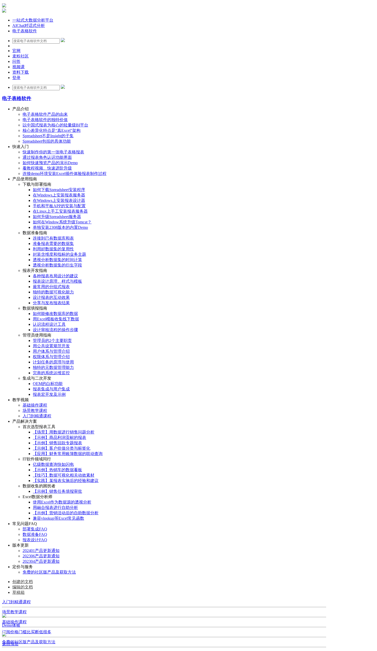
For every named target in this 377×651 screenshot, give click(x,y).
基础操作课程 (14, 622)
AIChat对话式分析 (28, 25)
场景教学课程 (14, 612)
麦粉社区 (20, 56)
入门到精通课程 (16, 602)
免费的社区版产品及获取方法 (28, 642)
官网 (16, 50)
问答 (16, 61)
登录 (16, 77)
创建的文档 (22, 581)
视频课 (18, 67)
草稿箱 (18, 592)
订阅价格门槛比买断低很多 (26, 632)
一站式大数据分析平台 (32, 20)
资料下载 (20, 72)
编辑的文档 (22, 587)
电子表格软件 (24, 31)
